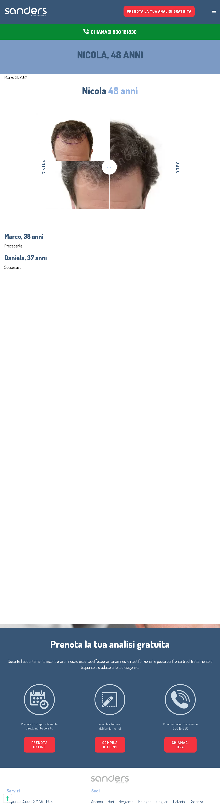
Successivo (12, 267)
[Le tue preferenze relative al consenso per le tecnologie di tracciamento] (7, 798)
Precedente (13, 246)
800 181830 (180, 728)
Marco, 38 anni (23, 236)
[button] (110, 745)
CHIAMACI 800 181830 (114, 32)
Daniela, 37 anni (25, 258)
